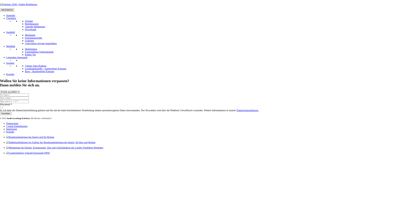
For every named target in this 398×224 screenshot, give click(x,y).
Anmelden (5, 113)
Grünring (29, 40)
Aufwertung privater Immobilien (41, 43)
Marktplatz (30, 35)
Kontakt (10, 74)
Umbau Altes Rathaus (35, 66)
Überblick (11, 18)
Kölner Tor (30, 54)
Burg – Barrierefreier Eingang (39, 71)
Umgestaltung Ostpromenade (39, 52)
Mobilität (10, 46)
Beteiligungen (32, 24)
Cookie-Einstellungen (17, 126)
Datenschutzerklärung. (248, 110)
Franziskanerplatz (33, 38)
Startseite (10, 15)
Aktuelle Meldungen (35, 26)
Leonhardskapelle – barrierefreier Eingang (45, 68)
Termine (29, 21)
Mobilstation (31, 49)
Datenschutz (12, 123)
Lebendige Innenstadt (16, 57)
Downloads (30, 29)
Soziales (10, 63)
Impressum (11, 129)
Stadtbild (10, 32)
